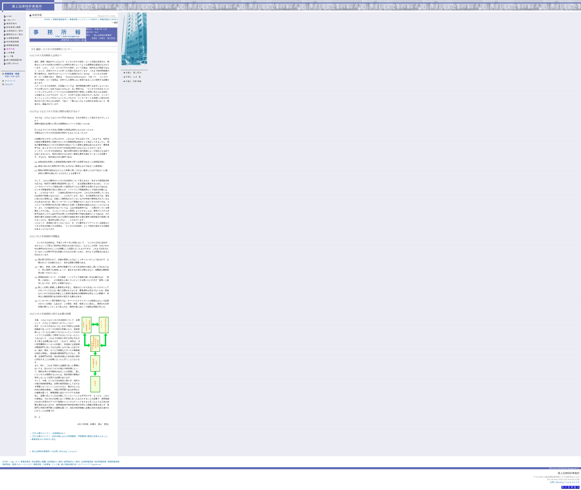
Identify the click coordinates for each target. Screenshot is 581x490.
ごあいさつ (14, 462)
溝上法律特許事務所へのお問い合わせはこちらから (54, 451)
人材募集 (46, 464)
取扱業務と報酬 (39, 462)
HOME (47, 19)
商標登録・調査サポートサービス (17, 464)
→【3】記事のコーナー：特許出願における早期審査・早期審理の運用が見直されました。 (69, 436)
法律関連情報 (87, 462)
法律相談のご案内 (55, 462)
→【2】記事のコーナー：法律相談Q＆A (47, 433)
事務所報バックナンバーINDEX (84, 19)
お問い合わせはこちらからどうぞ (564, 482)
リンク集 (56, 464)
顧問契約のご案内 (72, 462)
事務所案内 (26, 462)
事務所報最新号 (60, 19)
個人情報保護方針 (69, 464)
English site (96, 464)
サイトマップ (84, 464)
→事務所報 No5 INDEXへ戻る (43, 439)
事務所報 (37, 464)
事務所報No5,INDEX (109, 19)
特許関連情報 (100, 462)
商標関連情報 (113, 462)
